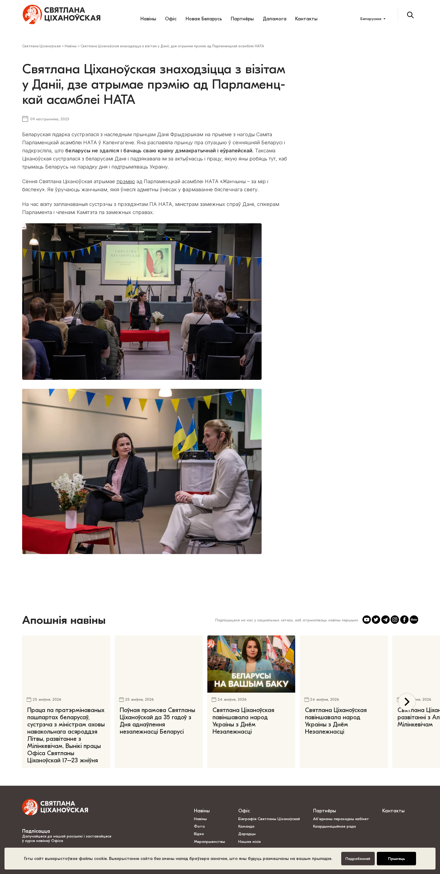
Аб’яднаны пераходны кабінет (341, 819)
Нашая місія (250, 841)
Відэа (199, 833)
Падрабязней (357, 858)
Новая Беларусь (204, 19)
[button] (407, 702)
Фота (199, 826)
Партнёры (242, 19)
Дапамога (274, 19)
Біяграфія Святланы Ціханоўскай (269, 819)
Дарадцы (247, 833)
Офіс (171, 19)
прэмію (125, 181)
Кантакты (306, 19)
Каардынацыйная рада (334, 826)
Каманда (246, 826)
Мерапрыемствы (209, 841)
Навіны (148, 19)
